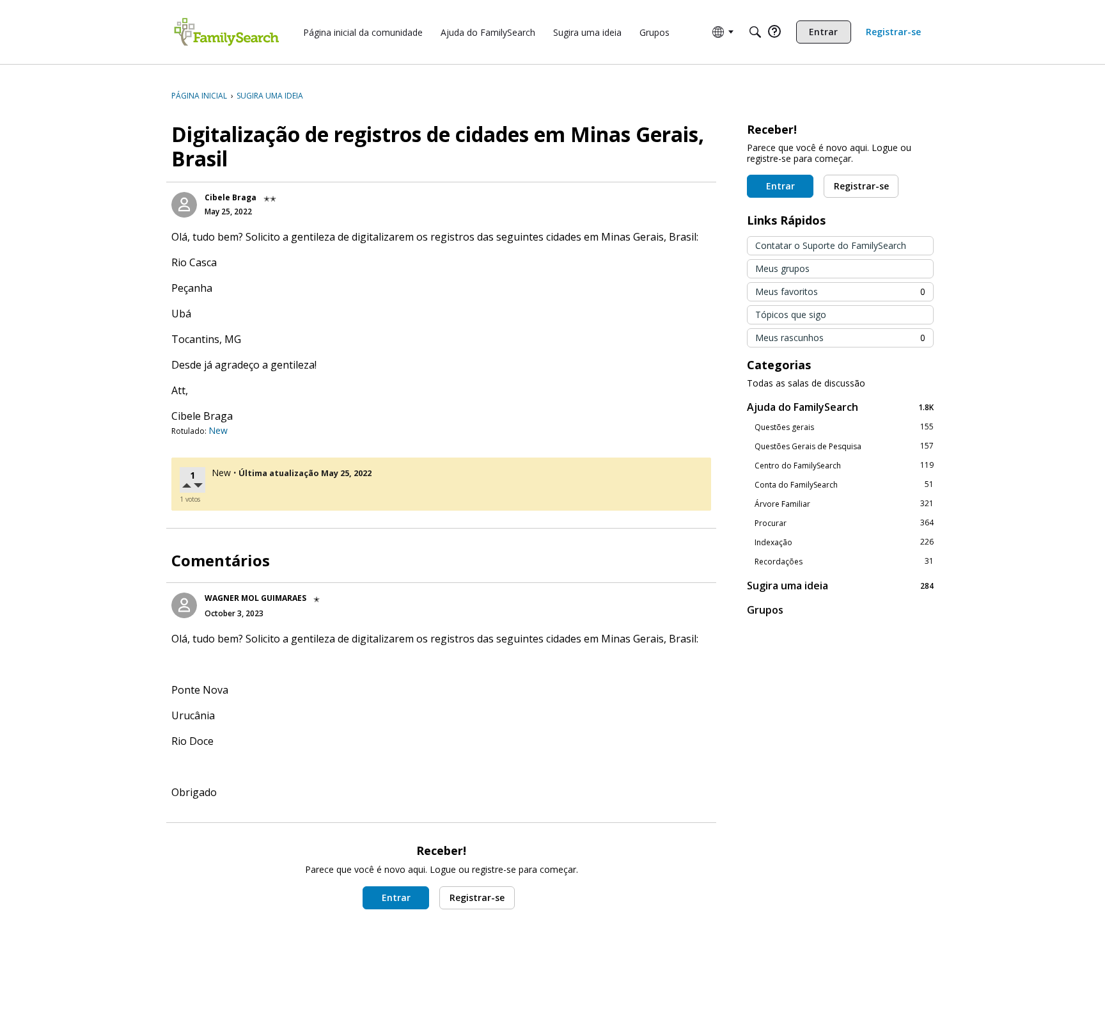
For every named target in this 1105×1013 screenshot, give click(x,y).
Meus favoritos (840, 291)
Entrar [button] (396, 897)
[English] (226, 32)
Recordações (844, 561)
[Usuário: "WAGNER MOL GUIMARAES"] (184, 605)
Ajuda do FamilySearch (840, 406)
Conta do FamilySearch (844, 484)
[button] (188, 487)
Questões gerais (844, 427)
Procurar (844, 523)
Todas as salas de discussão (806, 383)
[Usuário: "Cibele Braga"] (184, 205)
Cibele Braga (230, 197)
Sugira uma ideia (840, 585)
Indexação (844, 542)
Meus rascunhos (840, 337)
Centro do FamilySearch (844, 465)
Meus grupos (782, 268)
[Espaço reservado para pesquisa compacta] (755, 32)
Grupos (765, 609)
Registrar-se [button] (477, 897)
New (218, 430)
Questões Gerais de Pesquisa (844, 446)
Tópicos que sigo (790, 314)
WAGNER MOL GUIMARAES (255, 598)
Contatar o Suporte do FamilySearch (830, 245)
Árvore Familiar (844, 503)
